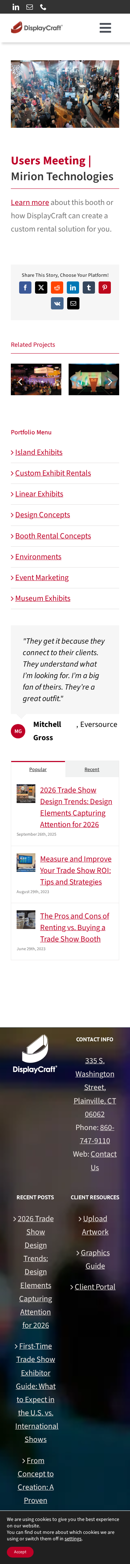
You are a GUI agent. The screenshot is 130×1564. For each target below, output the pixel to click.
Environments (38, 556)
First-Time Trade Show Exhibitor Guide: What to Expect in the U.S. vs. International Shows (35, 1392)
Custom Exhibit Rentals (53, 473)
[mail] (29, 7)
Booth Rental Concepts (53, 536)
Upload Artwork (95, 1225)
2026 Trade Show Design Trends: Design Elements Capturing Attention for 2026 (76, 807)
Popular (38, 769)
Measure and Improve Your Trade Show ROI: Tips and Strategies (76, 870)
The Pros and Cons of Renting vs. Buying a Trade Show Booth (74, 927)
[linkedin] (16, 7)
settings (73, 1539)
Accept (20, 1552)
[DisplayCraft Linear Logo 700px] (37, 25)
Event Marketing (42, 577)
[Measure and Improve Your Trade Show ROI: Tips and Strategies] (26, 859)
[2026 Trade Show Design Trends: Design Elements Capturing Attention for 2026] (26, 791)
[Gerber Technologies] (94, 379)
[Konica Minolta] (36, 379)
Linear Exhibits (39, 494)
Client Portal (95, 1287)
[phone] (43, 7)
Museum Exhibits (42, 598)
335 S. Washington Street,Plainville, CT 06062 (95, 1087)
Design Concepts (42, 514)
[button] (20, 381)
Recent (91, 769)
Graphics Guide (95, 1259)
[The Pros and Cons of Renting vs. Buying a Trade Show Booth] (26, 917)
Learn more (30, 202)
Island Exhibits (38, 452)
